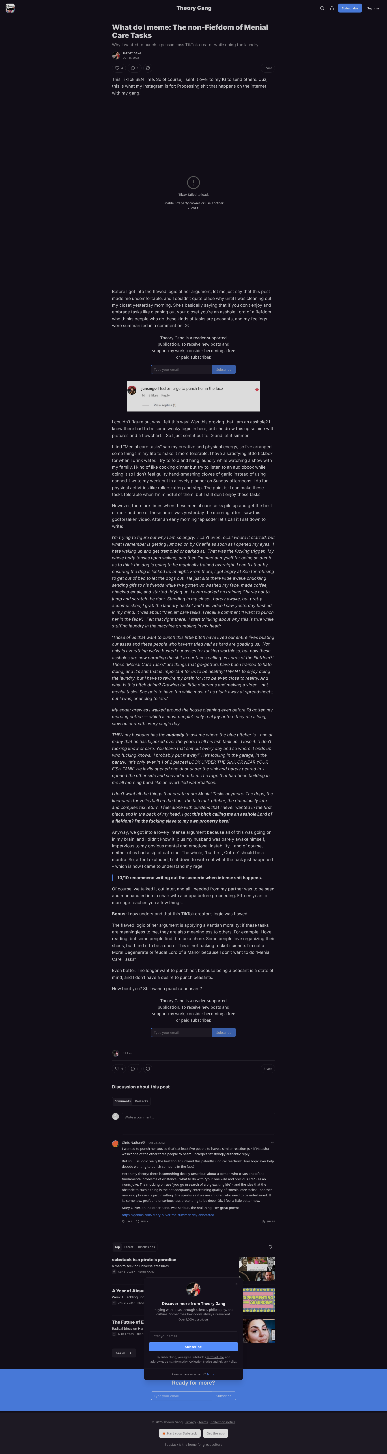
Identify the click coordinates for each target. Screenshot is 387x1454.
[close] (236, 1284)
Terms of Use (215, 1357)
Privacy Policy (227, 1361)
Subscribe (193, 1346)
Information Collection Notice (192, 1361)
